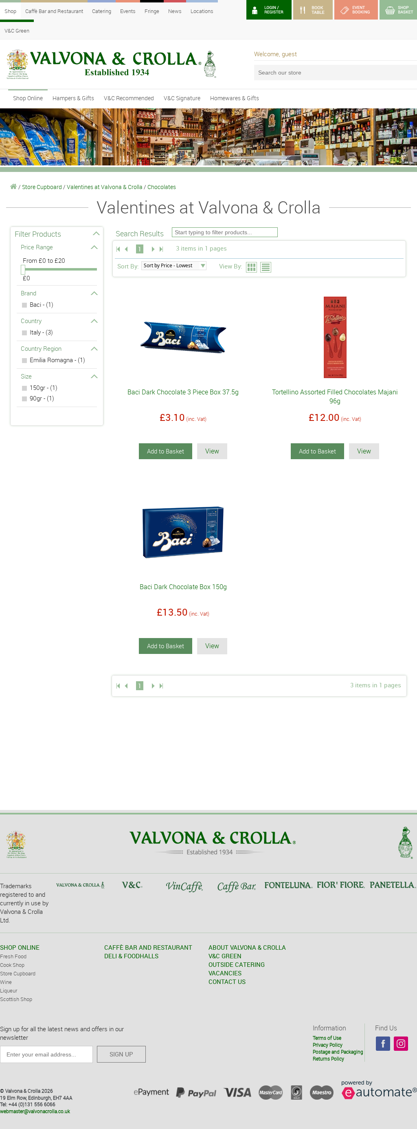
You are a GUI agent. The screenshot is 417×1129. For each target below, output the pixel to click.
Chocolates (161, 187)
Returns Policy (328, 1058)
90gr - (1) (42, 398)
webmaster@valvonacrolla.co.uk (35, 1111)
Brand (28, 293)
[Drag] (23, 270)
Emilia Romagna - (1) (57, 360)
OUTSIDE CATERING (236, 964)
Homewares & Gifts (234, 98)
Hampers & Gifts (73, 98)
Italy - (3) (41, 332)
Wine (6, 982)
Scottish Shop (16, 999)
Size (26, 376)
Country (31, 321)
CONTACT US (227, 981)
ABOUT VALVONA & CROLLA (247, 947)
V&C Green (16, 30)
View (212, 451)
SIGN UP (121, 1054)
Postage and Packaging (338, 1051)
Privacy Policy (327, 1044)
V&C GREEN (224, 956)
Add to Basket (165, 451)
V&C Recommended (129, 98)
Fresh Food (13, 956)
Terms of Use (327, 1037)
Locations (202, 11)
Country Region (41, 348)
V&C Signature (182, 98)
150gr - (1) (43, 387)
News (175, 11)
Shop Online (28, 98)
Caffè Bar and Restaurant (54, 11)
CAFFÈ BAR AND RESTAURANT (148, 947)
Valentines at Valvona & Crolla (105, 187)
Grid (252, 267)
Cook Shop (12, 964)
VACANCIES (224, 973)
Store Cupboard (42, 187)
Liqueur (8, 990)
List (266, 267)
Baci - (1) (41, 304)
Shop (10, 11)
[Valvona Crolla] (13, 187)
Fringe (152, 11)
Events (128, 11)
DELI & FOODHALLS (131, 956)
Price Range (37, 247)
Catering (101, 11)
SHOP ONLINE (20, 947)
